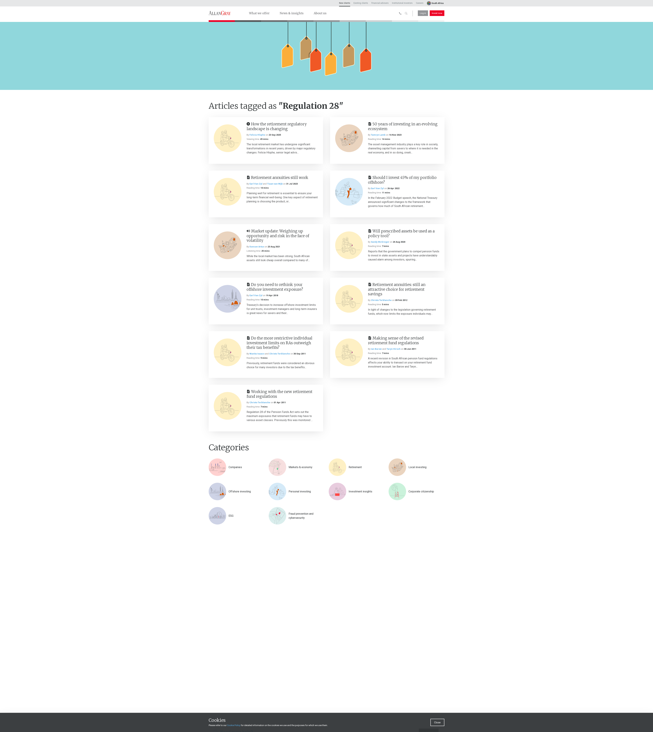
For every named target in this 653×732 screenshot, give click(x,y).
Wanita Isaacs (256, 353)
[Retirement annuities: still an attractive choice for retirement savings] (349, 299)
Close (437, 722)
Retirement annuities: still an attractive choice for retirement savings (396, 289)
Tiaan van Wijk (275, 183)
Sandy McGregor (380, 242)
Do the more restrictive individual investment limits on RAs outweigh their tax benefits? (279, 343)
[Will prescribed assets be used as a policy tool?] (349, 245)
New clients (344, 3)
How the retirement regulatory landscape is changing (277, 126)
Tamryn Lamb (378, 135)
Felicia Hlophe (257, 135)
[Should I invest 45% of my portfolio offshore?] (349, 192)
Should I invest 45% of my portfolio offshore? (402, 180)
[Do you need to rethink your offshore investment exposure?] (227, 299)
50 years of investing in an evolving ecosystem (403, 126)
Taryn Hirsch (393, 349)
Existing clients (361, 3)
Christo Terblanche (381, 300)
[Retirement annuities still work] (227, 192)
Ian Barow (376, 349)
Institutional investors (402, 3)
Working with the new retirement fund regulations (279, 394)
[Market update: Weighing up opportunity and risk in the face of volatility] (227, 245)
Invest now (437, 13)
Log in (423, 13)
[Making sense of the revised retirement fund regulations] (349, 352)
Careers (419, 3)
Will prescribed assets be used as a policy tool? (401, 233)
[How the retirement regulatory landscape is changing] (227, 138)
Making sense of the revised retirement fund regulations (396, 340)
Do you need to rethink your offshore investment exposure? (275, 287)
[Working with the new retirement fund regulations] (227, 406)
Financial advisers (380, 3)
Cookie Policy (233, 725)
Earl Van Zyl (255, 183)
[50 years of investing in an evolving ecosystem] (349, 138)
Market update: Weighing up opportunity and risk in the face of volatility (278, 236)
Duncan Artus (256, 246)
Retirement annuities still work (279, 177)
